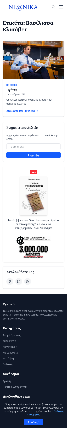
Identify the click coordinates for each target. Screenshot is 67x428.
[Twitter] (18, 281)
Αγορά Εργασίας (12, 335)
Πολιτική (8, 364)
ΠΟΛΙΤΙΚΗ (11, 85)
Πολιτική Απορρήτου (15, 386)
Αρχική (7, 381)
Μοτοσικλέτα (10, 352)
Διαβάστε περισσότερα (20, 110)
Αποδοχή (33, 422)
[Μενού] (60, 6)
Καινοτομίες (10, 346)
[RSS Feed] (27, 281)
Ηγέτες (11, 89)
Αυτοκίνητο (9, 341)
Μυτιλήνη (8, 358)
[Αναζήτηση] (53, 6)
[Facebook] (9, 281)
